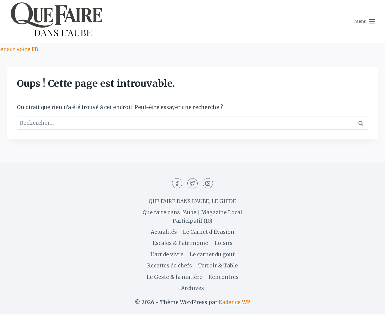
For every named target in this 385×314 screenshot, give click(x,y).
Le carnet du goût (212, 254)
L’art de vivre (166, 254)
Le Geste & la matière (174, 277)
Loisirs (223, 243)
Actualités (164, 232)
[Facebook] (177, 183)
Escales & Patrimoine (180, 243)
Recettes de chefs (169, 265)
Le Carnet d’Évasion (208, 232)
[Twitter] (192, 183)
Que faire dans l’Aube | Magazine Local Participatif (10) (192, 216)
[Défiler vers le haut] (370, 305)
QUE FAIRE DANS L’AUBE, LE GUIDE (192, 201)
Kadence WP (234, 302)
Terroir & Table (218, 265)
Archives (192, 288)
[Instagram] (208, 183)
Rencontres (223, 277)
